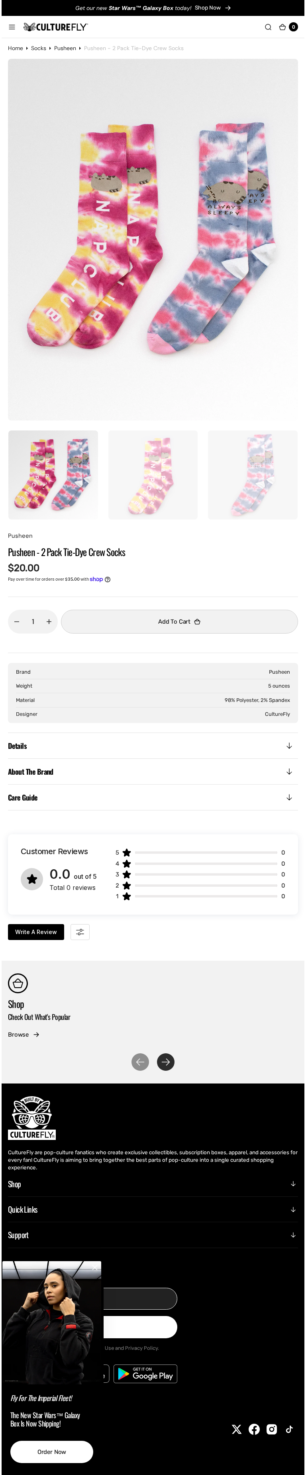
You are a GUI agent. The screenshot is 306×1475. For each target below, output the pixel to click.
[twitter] (230, 1429)
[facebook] (248, 1429)
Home (21, 48)
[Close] (101, 1267)
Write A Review (42, 931)
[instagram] (266, 1429)
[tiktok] (283, 1429)
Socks (44, 48)
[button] (18, 27)
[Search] (262, 27)
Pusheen (71, 48)
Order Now (58, 1452)
